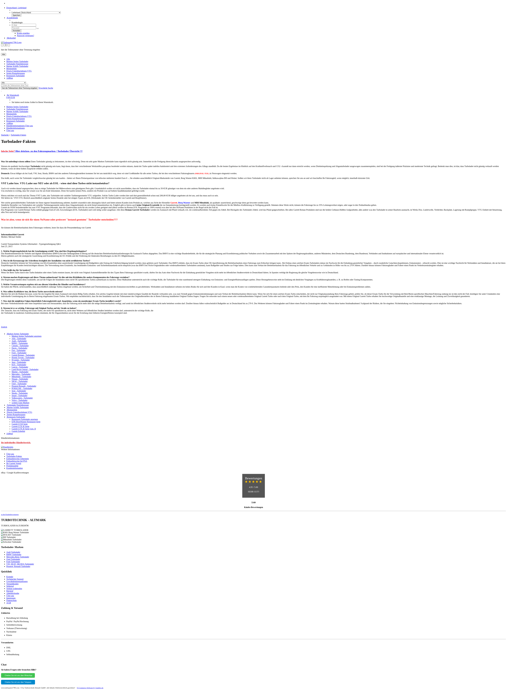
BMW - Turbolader (20, 343)
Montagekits (11, 68)
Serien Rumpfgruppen (15, 73)
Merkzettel (11, 38)
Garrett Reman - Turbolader (23, 355)
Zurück (4, 327)
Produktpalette (12, 466)
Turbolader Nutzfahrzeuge (17, 64)
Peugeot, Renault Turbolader (18, 566)
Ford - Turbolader (19, 353)
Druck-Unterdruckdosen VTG (19, 71)
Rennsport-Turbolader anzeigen (25, 419)
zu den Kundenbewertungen (10, 514)
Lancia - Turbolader (20, 367)
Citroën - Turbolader (20, 346)
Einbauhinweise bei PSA (16, 461)
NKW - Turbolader (20, 381)
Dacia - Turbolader (19, 348)
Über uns (29, 126)
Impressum (10, 598)
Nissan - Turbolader (20, 379)
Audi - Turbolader (19, 341)
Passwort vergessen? (25, 35)
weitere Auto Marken (20, 403)
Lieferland (16, 12)
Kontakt (9, 577)
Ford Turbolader (13, 562)
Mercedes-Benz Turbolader (17, 557)
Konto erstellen (23, 33)
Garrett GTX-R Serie (20, 426)
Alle (8, 59)
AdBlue (9, 78)
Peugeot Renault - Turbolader (24, 386)
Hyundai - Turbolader (21, 360)
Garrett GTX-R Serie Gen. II (24, 429)
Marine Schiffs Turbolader (17, 66)
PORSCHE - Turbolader (22, 388)
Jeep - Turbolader (19, 362)
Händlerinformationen (15, 126)
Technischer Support (15, 579)
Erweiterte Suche (46, 88)
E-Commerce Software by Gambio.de (90, 688)
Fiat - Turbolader (19, 350)
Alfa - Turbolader (19, 338)
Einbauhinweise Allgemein (17, 459)
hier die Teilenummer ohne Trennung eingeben (19, 88)
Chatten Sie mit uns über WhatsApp (18, 675)
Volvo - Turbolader (19, 400)
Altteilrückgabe (12, 593)
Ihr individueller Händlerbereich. (16, 442)
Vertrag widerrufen (14, 588)
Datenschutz (11, 600)
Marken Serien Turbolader (17, 61)
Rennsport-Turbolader (15, 76)
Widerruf (10, 586)
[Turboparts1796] (11, 42)
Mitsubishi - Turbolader (21, 376)
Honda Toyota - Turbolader (23, 357)
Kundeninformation (14, 468)
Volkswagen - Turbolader (22, 398)
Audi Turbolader (13, 552)
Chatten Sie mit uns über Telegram (18, 682)
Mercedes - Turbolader (21, 374)
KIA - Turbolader (19, 365)
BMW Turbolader (13, 554)
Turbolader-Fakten (14, 456)
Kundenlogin (12, 18)
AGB (8, 603)
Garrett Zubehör (18, 431)
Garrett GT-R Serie (20, 424)
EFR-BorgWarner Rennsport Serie (26, 422)
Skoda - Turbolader (20, 393)
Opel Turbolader (13, 559)
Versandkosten (12, 584)
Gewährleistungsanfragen (17, 581)
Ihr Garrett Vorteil (13, 463)
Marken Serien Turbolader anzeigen (26, 336)
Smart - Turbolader (19, 395)
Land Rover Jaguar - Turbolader (25, 369)
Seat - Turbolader (19, 391)
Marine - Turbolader (20, 372)
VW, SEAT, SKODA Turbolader (20, 564)
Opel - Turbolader (19, 384)
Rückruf (9, 591)
